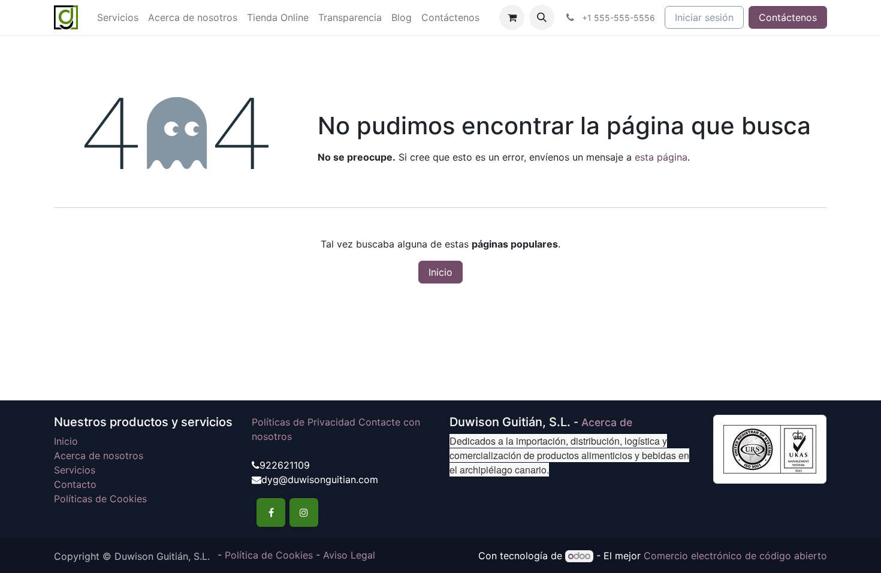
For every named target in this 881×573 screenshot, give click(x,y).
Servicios (74, 470)
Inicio (440, 272)
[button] (541, 17)
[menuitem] (117, 17)
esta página (661, 157)
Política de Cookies (269, 555)
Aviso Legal (349, 555)
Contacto (75, 484)
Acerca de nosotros (98, 456)
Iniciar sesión (704, 17)
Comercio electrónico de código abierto (735, 556)
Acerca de (606, 422)
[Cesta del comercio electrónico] (511, 17)
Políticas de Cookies (100, 499)
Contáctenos (788, 17)
